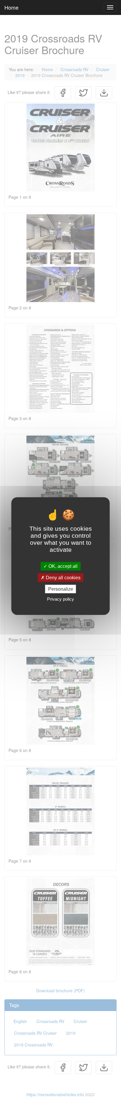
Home (11, 7)
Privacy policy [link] (60, 599)
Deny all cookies (62, 577)
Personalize (60, 589)
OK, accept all (62, 565)
